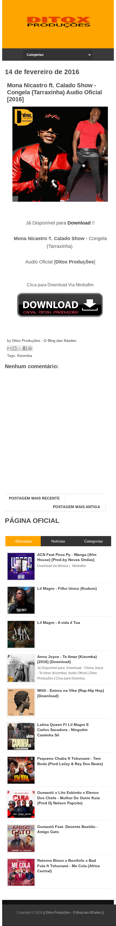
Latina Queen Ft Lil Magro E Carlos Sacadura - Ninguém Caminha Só (63, 729)
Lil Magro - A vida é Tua (58, 622)
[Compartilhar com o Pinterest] (30, 348)
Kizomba (24, 355)
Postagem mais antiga (76, 507)
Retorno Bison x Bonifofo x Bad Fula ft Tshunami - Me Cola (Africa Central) (68, 865)
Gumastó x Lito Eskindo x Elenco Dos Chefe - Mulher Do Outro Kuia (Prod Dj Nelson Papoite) (68, 797)
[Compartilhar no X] (19, 348)
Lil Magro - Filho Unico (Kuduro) (67, 588)
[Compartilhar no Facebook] (25, 348)
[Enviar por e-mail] (9, 348)
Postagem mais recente (34, 498)
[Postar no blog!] (14, 348)
